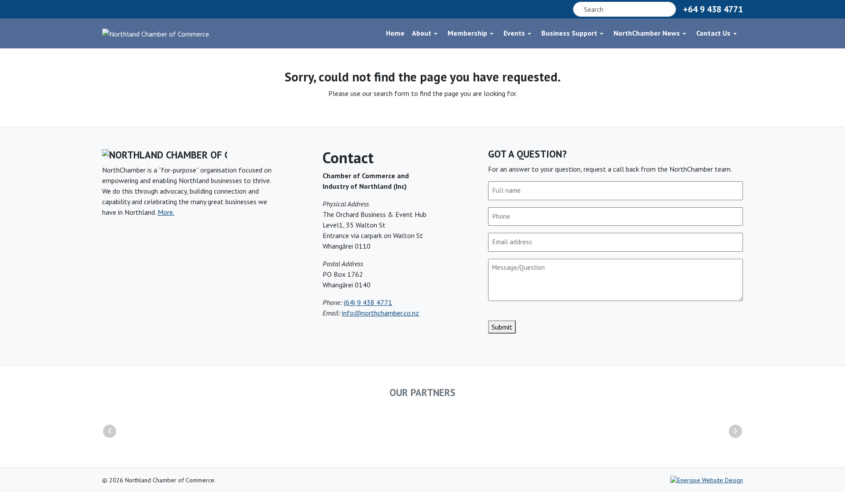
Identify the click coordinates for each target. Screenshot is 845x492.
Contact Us (713, 33)
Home (395, 33)
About (421, 33)
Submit (502, 327)
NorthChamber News (647, 33)
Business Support (569, 33)
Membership (467, 33)
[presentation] (109, 431)
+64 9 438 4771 (713, 9)
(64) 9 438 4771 (368, 302)
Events (514, 33)
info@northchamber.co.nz (380, 312)
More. (166, 212)
